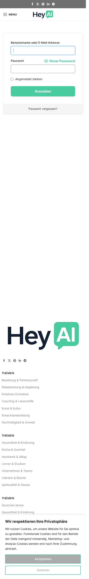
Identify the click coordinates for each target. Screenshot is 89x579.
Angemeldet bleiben (28, 79)
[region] (43, 547)
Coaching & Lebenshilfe (18, 401)
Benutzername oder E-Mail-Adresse (35, 42)
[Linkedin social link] (48, 4)
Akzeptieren (43, 559)
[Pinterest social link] (43, 4)
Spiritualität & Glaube (16, 484)
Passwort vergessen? (43, 108)
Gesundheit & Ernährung (18, 442)
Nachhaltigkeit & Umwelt (18, 422)
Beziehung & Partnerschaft (20, 380)
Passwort (17, 60)
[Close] (81, 518)
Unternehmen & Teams (17, 470)
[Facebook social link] (32, 4)
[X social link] (37, 4)
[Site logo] (43, 14)
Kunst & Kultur (11, 408)
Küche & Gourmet (13, 449)
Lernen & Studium (14, 463)
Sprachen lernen (13, 505)
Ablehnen (43, 570)
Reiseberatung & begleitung (20, 387)
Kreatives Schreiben (15, 394)
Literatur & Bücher (14, 477)
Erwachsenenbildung (16, 415)
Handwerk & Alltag (14, 456)
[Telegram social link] (53, 4)
